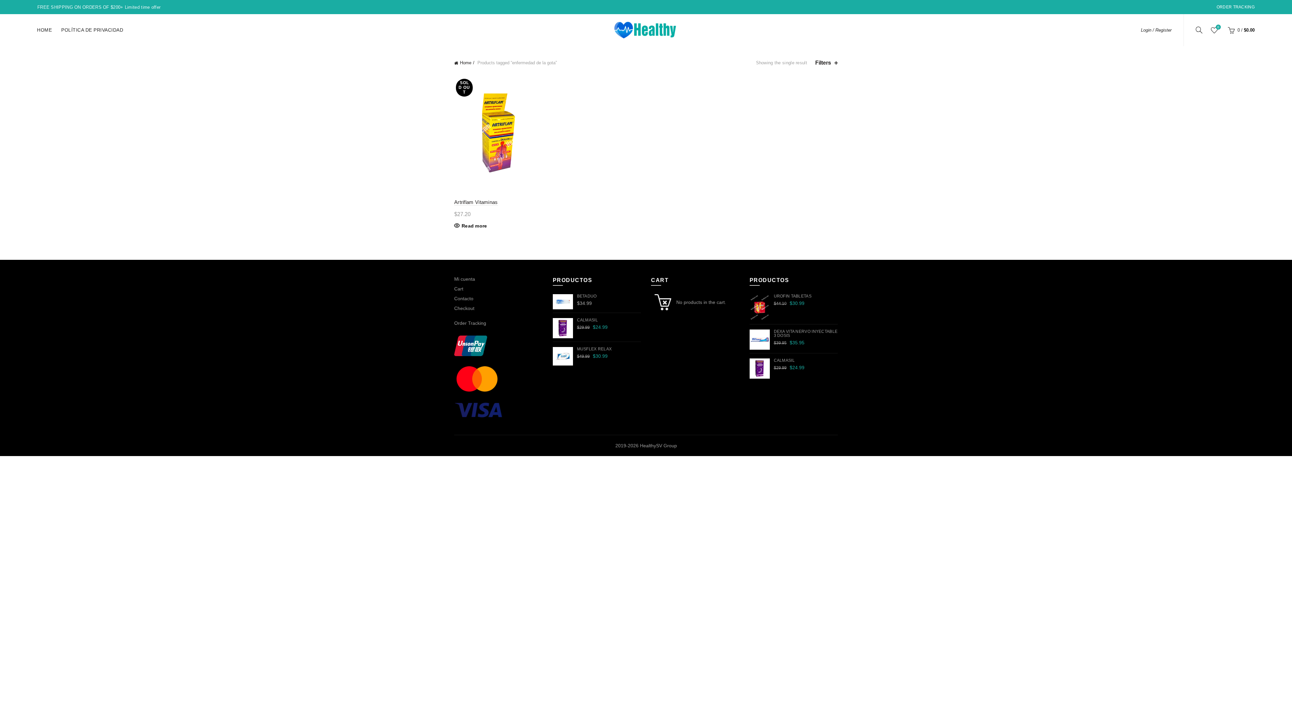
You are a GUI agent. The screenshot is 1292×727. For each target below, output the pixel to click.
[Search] (1199, 30)
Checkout (464, 308)
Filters (823, 63)
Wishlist (1218, 27)
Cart (458, 288)
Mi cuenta (464, 279)
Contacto (463, 298)
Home (44, 30)
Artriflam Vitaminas (476, 202)
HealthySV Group (658, 445)
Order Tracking (1236, 7)
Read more (474, 226)
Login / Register (1156, 30)
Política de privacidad (92, 30)
